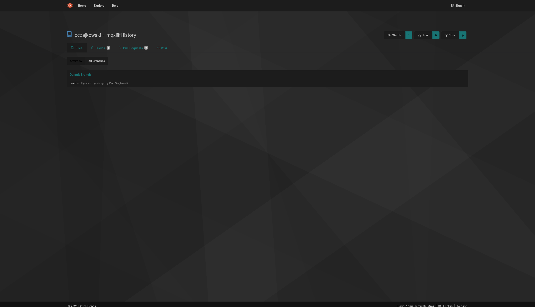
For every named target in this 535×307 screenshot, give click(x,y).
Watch (396, 35)
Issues (102, 48)
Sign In (460, 5)
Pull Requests (135, 48)
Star (425, 35)
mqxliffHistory (121, 34)
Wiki (164, 48)
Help (115, 5)
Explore (99, 5)
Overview (76, 61)
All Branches (96, 61)
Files (79, 48)
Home (82, 5)
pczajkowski (88, 34)
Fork (452, 35)
